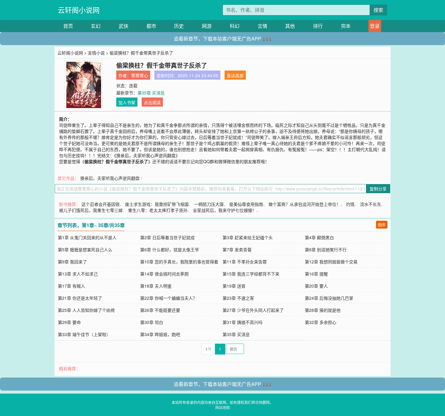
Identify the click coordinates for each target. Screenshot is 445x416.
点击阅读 (152, 102)
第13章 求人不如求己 (78, 274)
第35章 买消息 (151, 93)
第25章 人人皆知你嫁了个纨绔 (86, 310)
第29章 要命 (69, 322)
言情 (262, 25)
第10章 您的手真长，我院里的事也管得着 (179, 262)
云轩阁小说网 (79, 10)
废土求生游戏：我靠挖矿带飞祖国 (157, 204)
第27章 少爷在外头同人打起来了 (253, 310)
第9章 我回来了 (72, 262)
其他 (290, 25)
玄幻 (96, 25)
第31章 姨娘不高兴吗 (242, 322)
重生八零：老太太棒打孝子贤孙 (157, 210)
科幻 (234, 25)
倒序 (382, 224)
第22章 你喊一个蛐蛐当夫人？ (168, 298)
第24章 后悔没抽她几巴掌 (329, 298)
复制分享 (378, 189)
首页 (68, 25)
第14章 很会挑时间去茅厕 (164, 274)
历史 (179, 25)
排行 (318, 25)
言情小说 (96, 53)
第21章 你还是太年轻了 (80, 298)
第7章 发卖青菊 (237, 249)
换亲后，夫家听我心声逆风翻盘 (110, 178)
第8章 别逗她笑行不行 (326, 249)
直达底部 (235, 75)
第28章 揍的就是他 (323, 310)
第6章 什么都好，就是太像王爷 (169, 249)
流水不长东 (370, 204)
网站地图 (222, 407)
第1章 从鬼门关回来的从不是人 (87, 237)
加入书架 (126, 102)
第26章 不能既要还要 (160, 310)
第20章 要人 (316, 286)
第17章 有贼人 (71, 286)
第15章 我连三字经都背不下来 (250, 274)
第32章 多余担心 (320, 322)
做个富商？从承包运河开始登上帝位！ (305, 204)
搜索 (378, 9)
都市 (151, 25)
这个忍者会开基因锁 (100, 204)
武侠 (123, 25)
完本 (346, 25)
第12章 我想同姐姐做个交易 (331, 262)
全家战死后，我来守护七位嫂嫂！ (224, 210)
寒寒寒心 (139, 75)
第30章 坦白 (151, 322)
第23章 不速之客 (238, 298)
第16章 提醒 (316, 274)
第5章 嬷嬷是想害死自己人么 (85, 249)
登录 (375, 25)
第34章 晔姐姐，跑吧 (160, 334)
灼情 (350, 204)
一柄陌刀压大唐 (209, 204)
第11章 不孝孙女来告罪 (244, 262)
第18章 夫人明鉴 (156, 286)
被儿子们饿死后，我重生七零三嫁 (91, 210)
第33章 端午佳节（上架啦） (84, 334)
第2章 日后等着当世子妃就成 (167, 237)
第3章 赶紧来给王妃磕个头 (247, 237)
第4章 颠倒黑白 (319, 237)
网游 (207, 25)
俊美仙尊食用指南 (246, 204)
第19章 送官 (234, 286)
